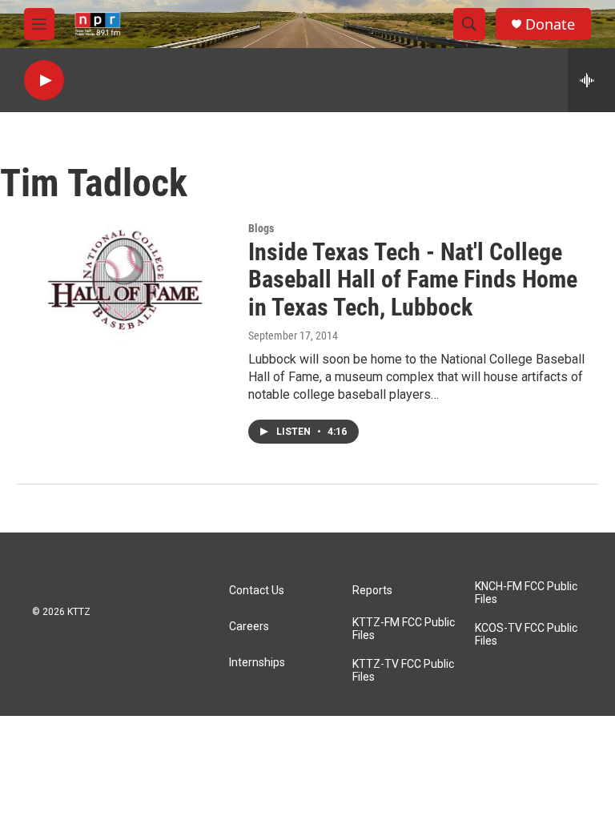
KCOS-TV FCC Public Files (526, 634)
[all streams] (591, 80)
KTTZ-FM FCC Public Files (403, 629)
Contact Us (256, 591)
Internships (257, 663)
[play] (44, 80)
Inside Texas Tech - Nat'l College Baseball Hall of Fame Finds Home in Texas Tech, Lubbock (412, 280)
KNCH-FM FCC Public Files (526, 593)
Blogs (261, 228)
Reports (372, 591)
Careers (249, 627)
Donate (550, 24)
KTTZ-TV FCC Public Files (403, 670)
